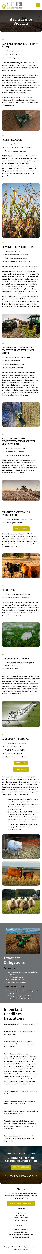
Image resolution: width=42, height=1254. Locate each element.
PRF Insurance (21, 1215)
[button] (21, 528)
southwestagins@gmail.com (23, 1235)
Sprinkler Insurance (21, 1220)
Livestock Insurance (21, 1218)
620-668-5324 (23, 1237)
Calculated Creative (21, 1249)
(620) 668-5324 (29, 1176)
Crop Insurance (21, 1213)
